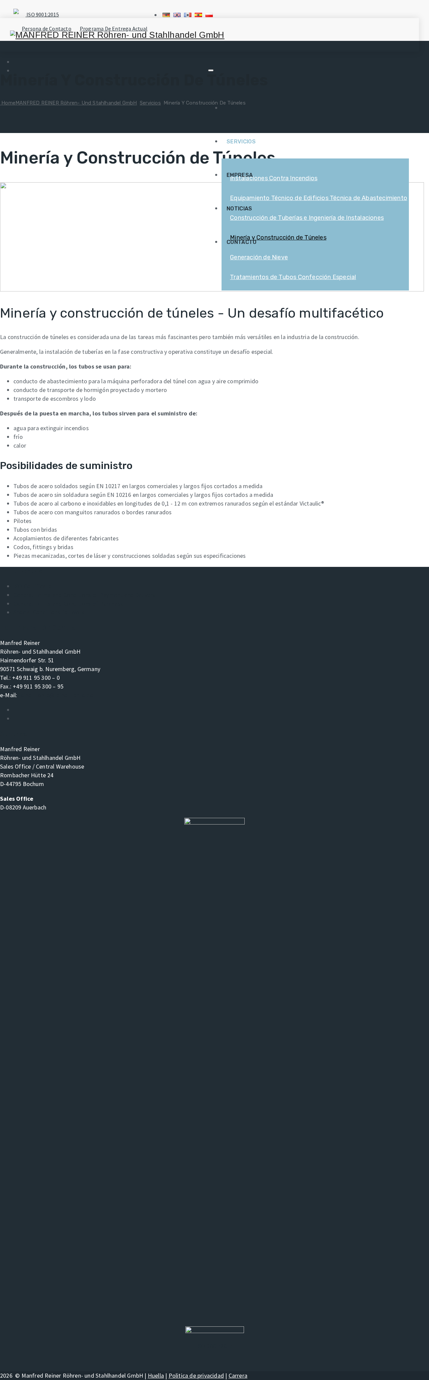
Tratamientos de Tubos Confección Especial (293, 277)
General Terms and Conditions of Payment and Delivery (84, 595)
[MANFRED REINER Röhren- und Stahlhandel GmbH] (117, 35)
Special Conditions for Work (48, 612)
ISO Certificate (32, 586)
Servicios (241, 141)
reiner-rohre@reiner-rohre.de (56, 695)
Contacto (241, 242)
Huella (156, 1375)
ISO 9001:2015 (42, 14)
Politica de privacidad (196, 1375)
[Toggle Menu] (210, 70)
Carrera (238, 1375)
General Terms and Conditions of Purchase (68, 603)
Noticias (239, 208)
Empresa (240, 175)
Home (234, 108)
